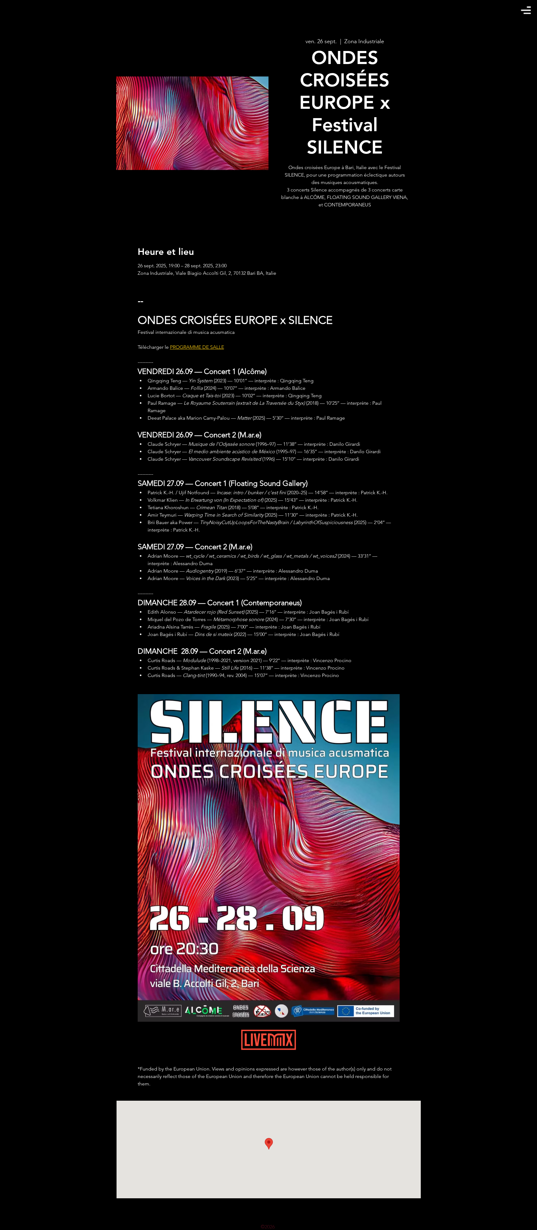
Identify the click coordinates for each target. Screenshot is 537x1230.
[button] (526, 10)
